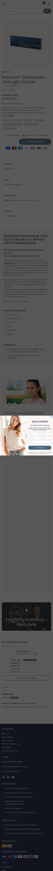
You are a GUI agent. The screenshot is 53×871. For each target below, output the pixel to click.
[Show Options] (38, 434)
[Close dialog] (51, 417)
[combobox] (33, 434)
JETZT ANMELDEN (39, 447)
